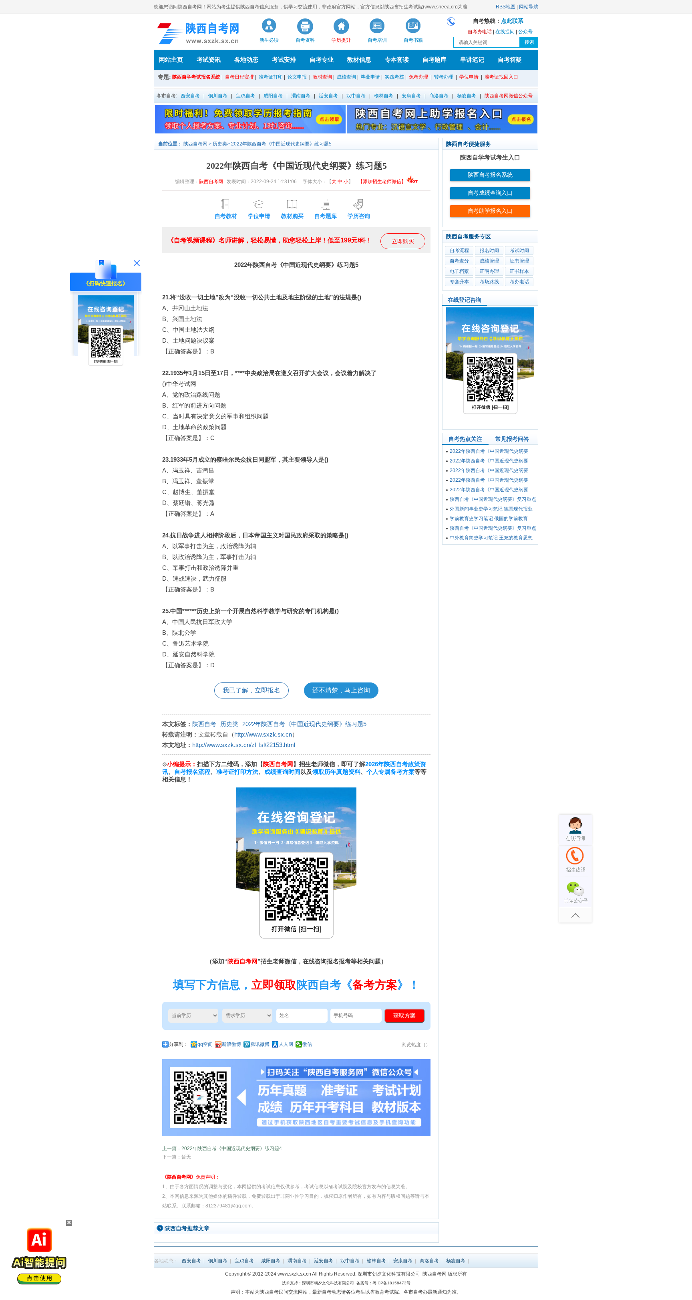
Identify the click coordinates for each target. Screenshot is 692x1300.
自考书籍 (413, 40)
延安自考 (328, 96)
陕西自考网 (195, 144)
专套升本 (459, 282)
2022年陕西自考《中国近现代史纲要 (489, 451)
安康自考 (411, 96)
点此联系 (512, 21)
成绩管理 (489, 261)
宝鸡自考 (245, 96)
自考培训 (377, 40)
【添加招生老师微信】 (382, 181)
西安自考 (190, 96)
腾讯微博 (260, 1044)
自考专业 (322, 59)
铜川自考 (217, 96)
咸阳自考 (273, 96)
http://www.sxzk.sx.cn (263, 734)
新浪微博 (231, 1044)
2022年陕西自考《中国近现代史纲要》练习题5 (281, 144)
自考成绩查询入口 (490, 193)
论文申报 (297, 77)
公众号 (525, 31)
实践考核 (394, 77)
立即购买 (403, 241)
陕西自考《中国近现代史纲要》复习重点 (493, 499)
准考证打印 (271, 77)
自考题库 (434, 59)
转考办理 (443, 77)
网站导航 (528, 7)
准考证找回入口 (501, 77)
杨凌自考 (466, 96)
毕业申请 (370, 77)
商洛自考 (439, 96)
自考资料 (305, 40)
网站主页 (171, 59)
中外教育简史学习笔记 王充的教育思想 (491, 538)
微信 (307, 1044)
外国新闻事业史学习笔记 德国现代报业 (491, 509)
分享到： (178, 1044)
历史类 (220, 144)
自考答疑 (510, 59)
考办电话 (519, 282)
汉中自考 (356, 96)
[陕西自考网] (196, 34)
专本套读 (397, 59)
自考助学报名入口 (490, 211)
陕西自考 (204, 724)
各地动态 (246, 59)
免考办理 (418, 77)
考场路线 (489, 282)
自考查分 (459, 261)
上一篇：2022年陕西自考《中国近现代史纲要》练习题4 (222, 1148)
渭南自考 (300, 96)
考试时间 (519, 250)
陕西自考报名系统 (490, 175)
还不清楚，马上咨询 (341, 690)
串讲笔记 (472, 59)
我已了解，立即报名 (251, 690)
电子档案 (459, 271)
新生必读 (269, 40)
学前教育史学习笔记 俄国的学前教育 (489, 518)
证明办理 (489, 271)
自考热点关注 (465, 439)
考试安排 (284, 59)
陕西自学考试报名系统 (196, 77)
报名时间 (489, 250)
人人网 (286, 1044)
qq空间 (205, 1044)
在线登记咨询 (464, 300)
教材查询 (322, 77)
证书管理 (519, 261)
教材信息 (359, 59)
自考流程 (459, 250)
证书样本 (519, 271)
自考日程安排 (239, 77)
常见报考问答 (512, 439)
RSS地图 (505, 7)
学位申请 (469, 77)
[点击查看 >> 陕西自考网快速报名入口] (106, 372)
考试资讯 (209, 59)
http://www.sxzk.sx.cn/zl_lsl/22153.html (243, 744)
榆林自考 (383, 96)
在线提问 (505, 31)
